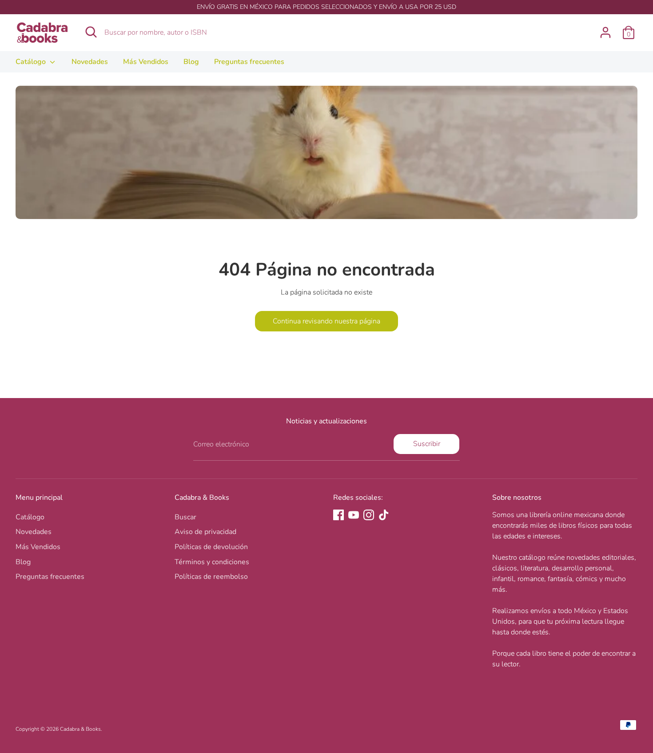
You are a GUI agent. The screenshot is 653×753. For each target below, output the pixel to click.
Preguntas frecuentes (249, 62)
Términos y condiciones (212, 562)
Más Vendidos (145, 62)
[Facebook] (338, 515)
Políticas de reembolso (211, 577)
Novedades (90, 62)
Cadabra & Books (80, 729)
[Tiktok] (383, 515)
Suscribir (426, 444)
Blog (191, 62)
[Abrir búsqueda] (91, 32)
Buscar (185, 517)
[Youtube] (353, 515)
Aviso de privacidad (205, 532)
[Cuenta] (605, 32)
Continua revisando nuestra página (326, 321)
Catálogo (32, 62)
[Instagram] (368, 515)
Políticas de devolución (211, 547)
